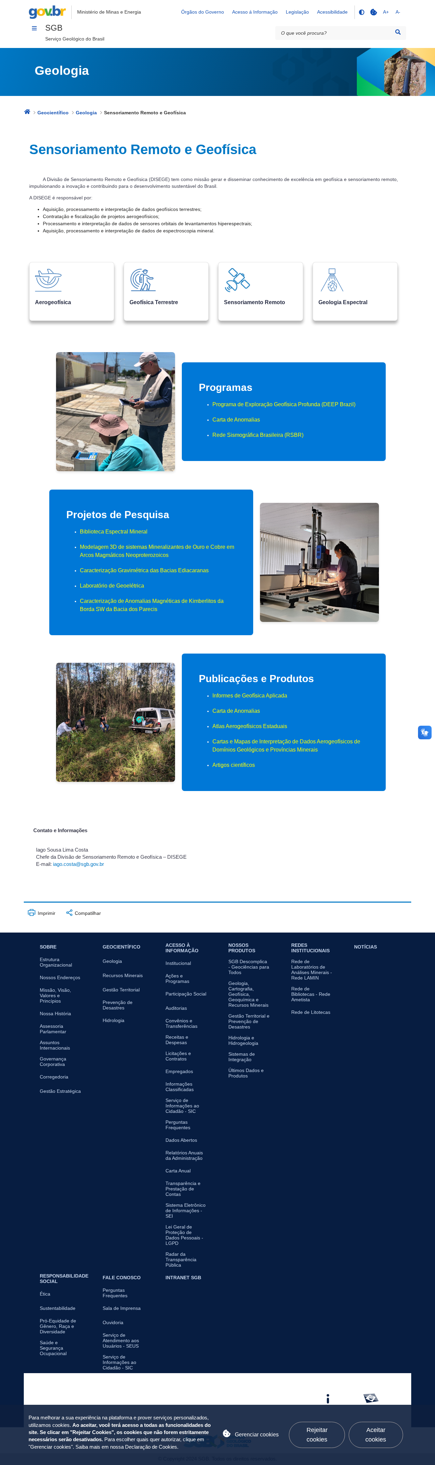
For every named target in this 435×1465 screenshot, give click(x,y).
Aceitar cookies (375, 1435)
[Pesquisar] (398, 32)
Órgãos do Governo (202, 12)
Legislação (297, 12)
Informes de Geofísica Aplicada (249, 695)
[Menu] (34, 28)
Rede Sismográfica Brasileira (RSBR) (257, 435)
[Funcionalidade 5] (373, 12)
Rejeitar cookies (317, 1435)
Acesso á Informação (255, 12)
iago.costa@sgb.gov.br (78, 864)
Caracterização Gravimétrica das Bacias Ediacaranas (144, 570)
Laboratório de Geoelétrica (112, 586)
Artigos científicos (233, 765)
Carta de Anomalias (236, 420)
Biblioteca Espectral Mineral (113, 531)
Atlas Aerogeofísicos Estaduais (249, 726)
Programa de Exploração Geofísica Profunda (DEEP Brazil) (283, 404)
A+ (386, 12)
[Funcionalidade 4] (361, 12)
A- (398, 12)
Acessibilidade (332, 12)
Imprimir (45, 913)
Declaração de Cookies (151, 1447)
